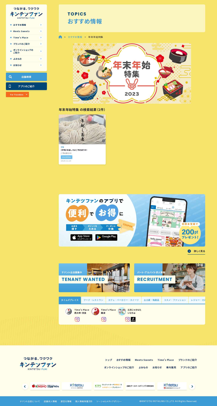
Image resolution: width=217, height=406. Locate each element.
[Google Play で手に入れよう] (106, 237)
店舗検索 (26, 77)
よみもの (143, 367)
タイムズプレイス (70, 300)
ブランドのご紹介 (187, 360)
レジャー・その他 (199, 300)
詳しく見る (199, 251)
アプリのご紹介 (26, 86)
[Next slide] (192, 386)
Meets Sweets (144, 360)
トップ (108, 360)
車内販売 (171, 367)
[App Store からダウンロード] (81, 237)
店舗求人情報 (50, 401)
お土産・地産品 (151, 300)
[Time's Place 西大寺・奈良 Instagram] (77, 319)
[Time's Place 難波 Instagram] (103, 319)
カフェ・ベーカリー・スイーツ (123, 300)
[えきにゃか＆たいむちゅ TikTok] (133, 319)
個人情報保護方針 (84, 401)
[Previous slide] (25, 386)
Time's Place (166, 360)
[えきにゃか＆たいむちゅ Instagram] (127, 319)
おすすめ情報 (123, 360)
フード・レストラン (93, 300)
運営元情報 (66, 401)
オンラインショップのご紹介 (119, 367)
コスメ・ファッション (175, 300)
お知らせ (157, 367)
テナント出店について (30, 401)
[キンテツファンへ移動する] (60, 36)
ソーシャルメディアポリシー (109, 401)
